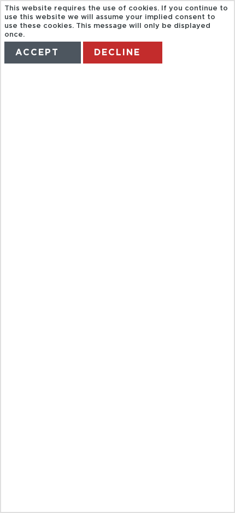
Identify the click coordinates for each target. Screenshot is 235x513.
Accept (37, 52)
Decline (117, 52)
